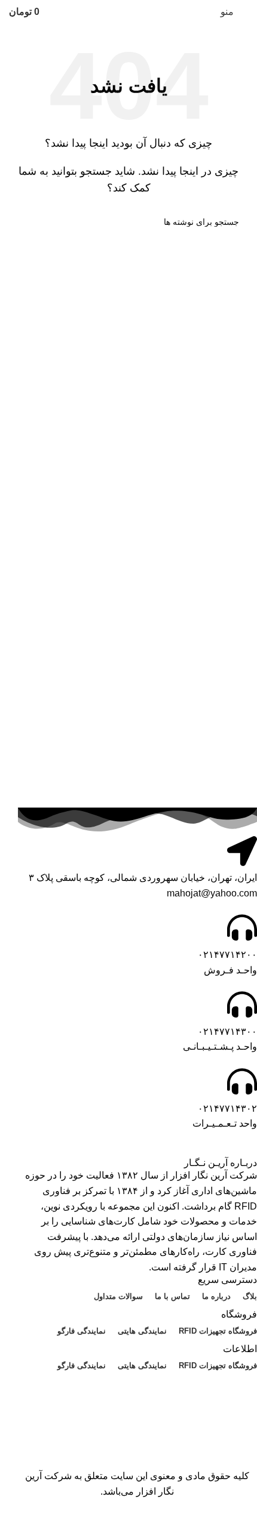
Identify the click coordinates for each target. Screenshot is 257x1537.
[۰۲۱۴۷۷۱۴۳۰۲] (242, 1081)
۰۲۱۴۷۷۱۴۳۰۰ (227, 1031)
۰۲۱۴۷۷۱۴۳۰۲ (227, 1108)
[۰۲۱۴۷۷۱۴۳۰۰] (242, 1004)
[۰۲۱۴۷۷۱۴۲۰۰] (242, 927)
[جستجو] (22, 222)
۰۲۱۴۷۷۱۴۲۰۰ (227, 955)
